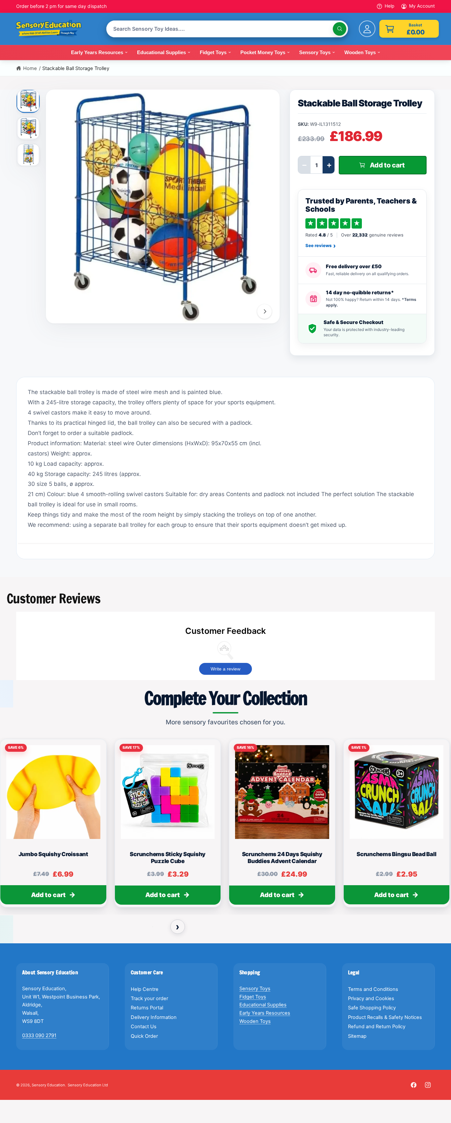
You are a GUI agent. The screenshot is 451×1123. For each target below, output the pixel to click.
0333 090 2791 (39, 1035)
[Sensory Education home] (53, 29)
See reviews (320, 246)
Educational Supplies (263, 1005)
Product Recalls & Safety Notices (385, 1017)
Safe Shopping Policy (372, 1008)
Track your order (149, 998)
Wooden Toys (255, 1021)
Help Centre (144, 989)
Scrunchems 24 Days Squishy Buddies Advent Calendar (282, 857)
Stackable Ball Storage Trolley (75, 68)
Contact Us (143, 1027)
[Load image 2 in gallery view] (28, 128)
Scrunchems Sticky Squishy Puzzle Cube (167, 857)
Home (30, 68)
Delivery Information (154, 1017)
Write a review (225, 668)
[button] (409, 29)
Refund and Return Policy (376, 1027)
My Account (422, 6)
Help (389, 6)
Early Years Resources (264, 1013)
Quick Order (144, 1036)
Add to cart (48, 895)
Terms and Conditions (373, 989)
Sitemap (357, 1036)
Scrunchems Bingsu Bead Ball (396, 854)
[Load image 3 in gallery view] (28, 154)
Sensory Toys (254, 989)
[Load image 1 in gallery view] (28, 100)
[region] (225, 826)
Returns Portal (147, 1008)
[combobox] (227, 28)
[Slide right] (264, 311)
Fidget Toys (252, 997)
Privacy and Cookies (371, 998)
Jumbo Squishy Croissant (53, 854)
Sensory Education (48, 1085)
